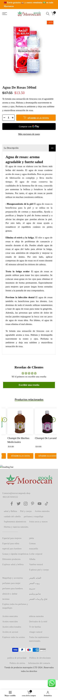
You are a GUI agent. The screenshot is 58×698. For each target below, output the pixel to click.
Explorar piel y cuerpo (39, 570)
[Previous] (4, 419)
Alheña (32, 559)
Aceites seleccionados (11, 627)
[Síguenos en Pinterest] (32, 504)
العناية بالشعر (35, 578)
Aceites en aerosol (10, 632)
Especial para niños (10, 543)
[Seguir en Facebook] (12, 504)
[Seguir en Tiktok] (46, 504)
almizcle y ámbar (9, 594)
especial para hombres (11, 548)
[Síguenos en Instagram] (26, 504)
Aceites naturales (42, 511)
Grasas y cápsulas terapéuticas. (15, 554)
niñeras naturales (36, 616)
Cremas (32, 543)
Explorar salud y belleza (13, 564)
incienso (5, 599)
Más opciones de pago (29, 134)
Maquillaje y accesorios (12, 578)
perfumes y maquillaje (33, 516)
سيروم (32, 588)
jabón (31, 538)
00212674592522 (10, 497)
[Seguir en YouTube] (39, 504)
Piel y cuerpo (26, 511)
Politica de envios (17, 663)
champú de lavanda (41, 438)
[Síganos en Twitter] (19, 504)
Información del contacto (39, 663)
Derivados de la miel (38, 621)
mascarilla (33, 548)
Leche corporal (35, 554)
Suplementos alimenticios (15, 521)
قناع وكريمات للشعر (38, 599)
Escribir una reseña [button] (29, 385)
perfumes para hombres (12, 588)
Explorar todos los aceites (13, 637)
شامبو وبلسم (35, 594)
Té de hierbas (35, 627)
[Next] (53, 419)
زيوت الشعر (34, 583)
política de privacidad (16, 658)
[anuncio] (29, 4)
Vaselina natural (36, 564)
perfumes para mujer (11, 583)
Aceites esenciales (10, 616)
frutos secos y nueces (38, 521)
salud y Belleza (10, 511)
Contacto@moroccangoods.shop (16, 493)
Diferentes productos (11, 559)
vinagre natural (35, 632)
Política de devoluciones (40, 658)
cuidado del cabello (12, 516)
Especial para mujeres (11, 538)
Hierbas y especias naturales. (16, 527)
